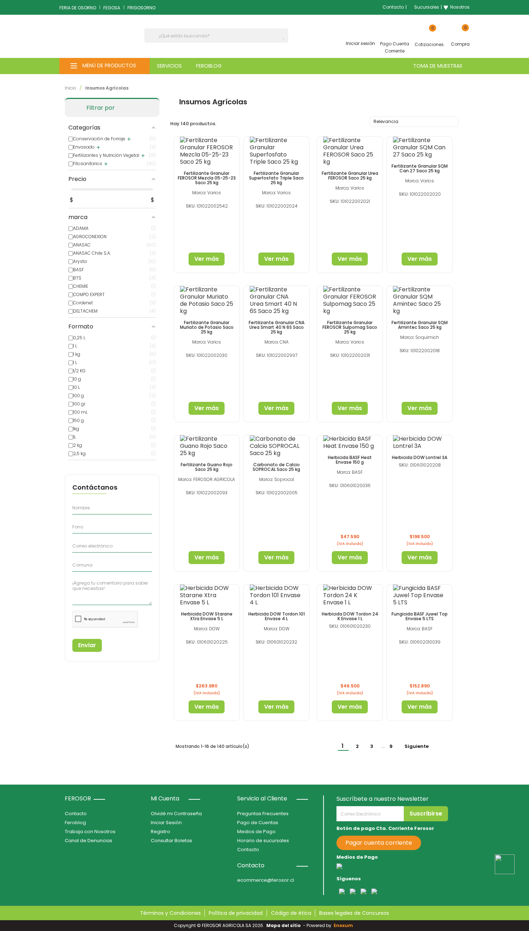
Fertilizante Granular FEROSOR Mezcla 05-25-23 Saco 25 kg (207, 178)
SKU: (191, 206)
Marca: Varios (206, 193)
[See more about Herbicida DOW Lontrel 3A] (419, 442)
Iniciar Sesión (166, 822)
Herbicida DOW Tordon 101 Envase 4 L (276, 616)
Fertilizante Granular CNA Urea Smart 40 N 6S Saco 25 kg (276, 327)
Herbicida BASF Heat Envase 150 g (350, 459)
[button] (104, 66)
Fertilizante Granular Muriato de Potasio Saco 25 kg (207, 327)
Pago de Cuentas (257, 822)
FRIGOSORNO (141, 8)
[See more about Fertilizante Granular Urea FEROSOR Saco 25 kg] (350, 151)
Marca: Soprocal (276, 479)
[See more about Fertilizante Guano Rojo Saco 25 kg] (207, 446)
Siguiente (420, 746)
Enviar (87, 645)
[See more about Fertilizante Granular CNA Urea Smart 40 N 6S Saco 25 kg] (276, 300)
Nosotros (456, 7)
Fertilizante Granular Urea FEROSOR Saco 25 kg (350, 175)
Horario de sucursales (263, 840)
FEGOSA (111, 8)
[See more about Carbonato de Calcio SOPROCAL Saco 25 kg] (276, 446)
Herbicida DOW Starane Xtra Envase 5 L (206, 616)
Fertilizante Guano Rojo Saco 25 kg (206, 467)
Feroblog (75, 822)
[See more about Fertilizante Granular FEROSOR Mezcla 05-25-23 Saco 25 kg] (207, 151)
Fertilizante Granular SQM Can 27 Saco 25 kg (420, 168)
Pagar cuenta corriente (378, 843)
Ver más (206, 259)
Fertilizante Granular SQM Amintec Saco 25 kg (420, 324)
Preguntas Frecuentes (263, 813)
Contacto (393, 7)
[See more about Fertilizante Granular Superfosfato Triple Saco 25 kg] (276, 151)
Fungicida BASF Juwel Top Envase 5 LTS (420, 616)
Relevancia (413, 122)
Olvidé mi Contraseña (176, 813)
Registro (160, 831)
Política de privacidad (236, 913)
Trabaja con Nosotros (90, 831)
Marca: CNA (276, 342)
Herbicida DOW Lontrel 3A (419, 457)
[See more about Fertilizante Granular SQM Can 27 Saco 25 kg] (419, 147)
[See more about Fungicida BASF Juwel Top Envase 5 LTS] (419, 595)
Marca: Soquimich (419, 337)
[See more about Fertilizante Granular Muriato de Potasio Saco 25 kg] (207, 300)
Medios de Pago (256, 831)
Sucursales (426, 7)
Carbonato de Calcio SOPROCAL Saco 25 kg (276, 467)
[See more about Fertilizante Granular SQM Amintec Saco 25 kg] (419, 300)
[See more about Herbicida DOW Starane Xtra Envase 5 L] (207, 595)
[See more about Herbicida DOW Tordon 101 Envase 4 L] (276, 595)
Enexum (344, 925)
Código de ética (291, 913)
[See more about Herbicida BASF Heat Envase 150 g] (350, 442)
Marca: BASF (350, 472)
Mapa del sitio (283, 925)
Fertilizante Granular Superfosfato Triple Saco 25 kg (276, 178)
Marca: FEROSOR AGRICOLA (206, 479)
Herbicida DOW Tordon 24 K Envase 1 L (350, 616)
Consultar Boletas (171, 840)
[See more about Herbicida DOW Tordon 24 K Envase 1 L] (350, 595)
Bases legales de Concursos (354, 913)
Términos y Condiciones (170, 913)
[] (285, 38)
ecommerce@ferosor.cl (265, 880)
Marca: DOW (207, 629)
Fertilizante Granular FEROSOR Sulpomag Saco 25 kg (349, 327)
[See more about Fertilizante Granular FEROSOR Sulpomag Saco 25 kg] (350, 300)
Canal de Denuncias (88, 840)
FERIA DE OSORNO (77, 8)
